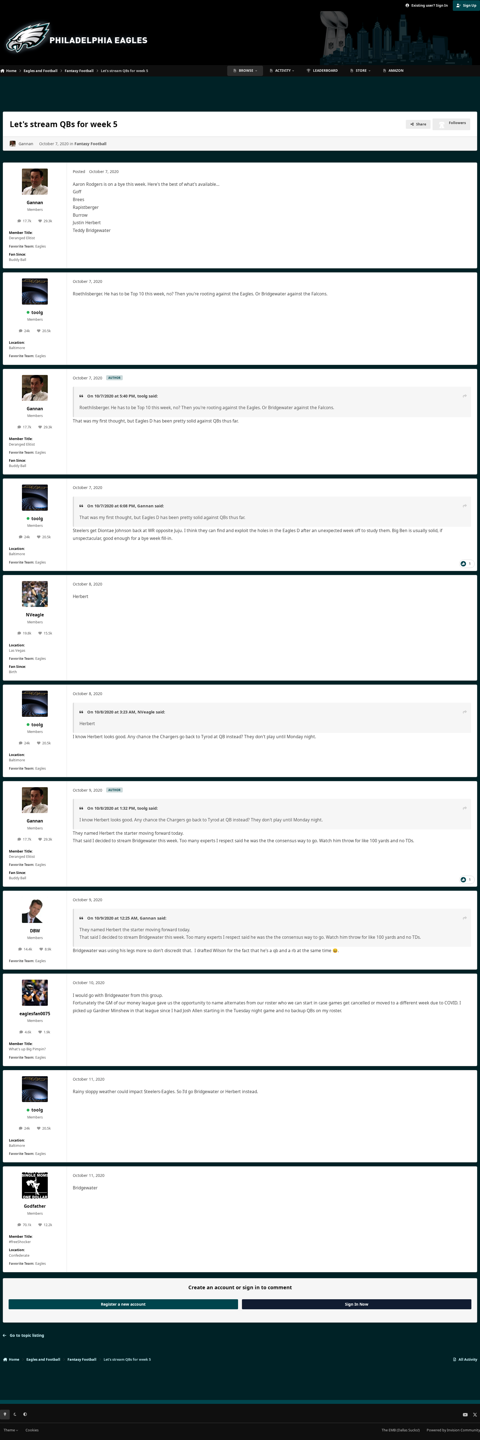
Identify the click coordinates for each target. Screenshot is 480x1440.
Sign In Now (356, 1304)
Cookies (32, 1430)
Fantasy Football (90, 143)
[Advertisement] (240, 91)
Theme (10, 1430)
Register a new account (123, 1304)
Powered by (453, 1430)
